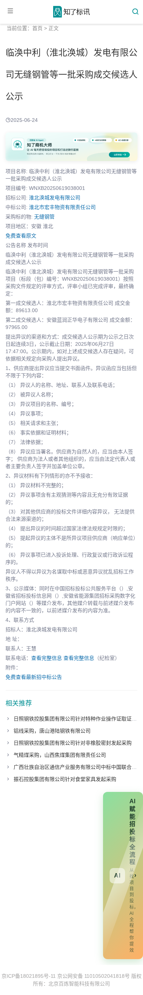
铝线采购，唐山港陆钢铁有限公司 (52, 731)
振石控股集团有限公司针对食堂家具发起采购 (65, 779)
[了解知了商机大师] (72, 146)
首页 (37, 28)
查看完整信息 (46, 658)
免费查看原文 (21, 236)
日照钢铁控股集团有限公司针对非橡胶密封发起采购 (73, 743)
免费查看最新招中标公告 (34, 677)
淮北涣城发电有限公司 (54, 198)
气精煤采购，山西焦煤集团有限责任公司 (60, 755)
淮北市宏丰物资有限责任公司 (62, 207)
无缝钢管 (44, 217)
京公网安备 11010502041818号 (93, 976)
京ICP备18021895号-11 (28, 976)
